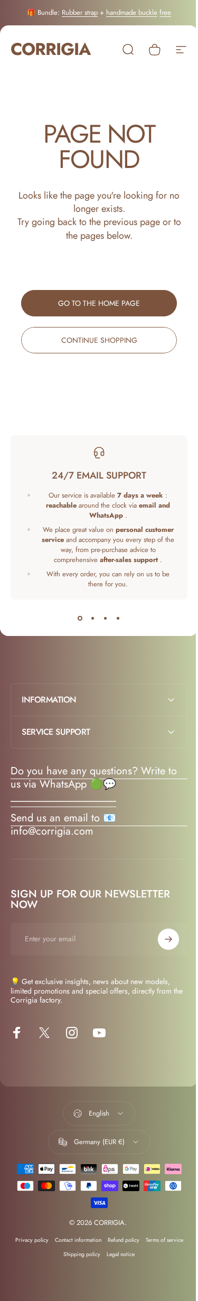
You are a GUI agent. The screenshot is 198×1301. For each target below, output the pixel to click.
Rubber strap (80, 12)
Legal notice (117, 1254)
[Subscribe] (160, 939)
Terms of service (160, 1240)
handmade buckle (131, 12)
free (165, 12)
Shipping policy (78, 1254)
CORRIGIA (51, 50)
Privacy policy (27, 1240)
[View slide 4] (118, 618)
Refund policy (119, 1240)
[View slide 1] (80, 618)
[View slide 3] (105, 618)
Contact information (74, 1240)
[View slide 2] (93, 618)
